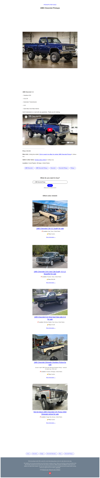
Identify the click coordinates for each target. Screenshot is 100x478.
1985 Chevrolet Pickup (41, 168)
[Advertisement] (50, 20)
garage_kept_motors (40, 160)
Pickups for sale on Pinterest (54, 469)
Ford (28, 453)
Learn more (58, 467)
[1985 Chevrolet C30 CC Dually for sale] (50, 226)
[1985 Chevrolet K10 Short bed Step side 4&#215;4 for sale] (50, 314)
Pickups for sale (50, 4)
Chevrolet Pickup (63, 168)
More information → (50, 237)
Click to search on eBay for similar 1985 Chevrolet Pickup (55, 154)
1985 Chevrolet (29, 168)
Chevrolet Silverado (51, 453)
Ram (60, 453)
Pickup (72, 168)
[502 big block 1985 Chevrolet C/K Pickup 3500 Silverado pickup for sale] (50, 409)
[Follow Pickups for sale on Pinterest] (50, 473)
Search (50, 185)
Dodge (41, 453)
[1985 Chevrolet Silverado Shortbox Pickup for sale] (50, 360)
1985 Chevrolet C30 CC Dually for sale (50, 228)
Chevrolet (53, 168)
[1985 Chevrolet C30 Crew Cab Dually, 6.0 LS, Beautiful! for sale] (50, 269)
